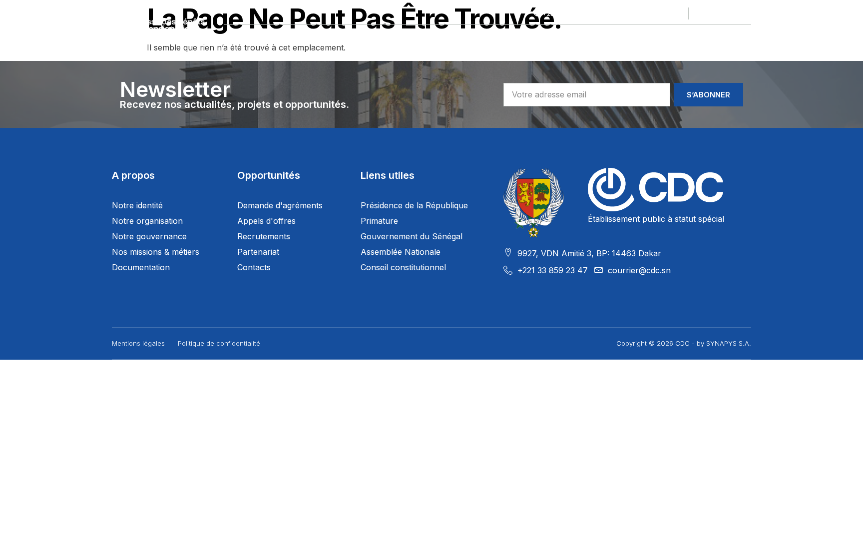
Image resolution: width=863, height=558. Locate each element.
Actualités (617, 37)
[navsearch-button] (745, 37)
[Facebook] (702, 13)
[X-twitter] (716, 13)
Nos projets (318, 37)
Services (549, 37)
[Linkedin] (731, 13)
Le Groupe (244, 37)
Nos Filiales (395, 37)
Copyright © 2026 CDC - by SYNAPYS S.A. (683, 343)
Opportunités (475, 37)
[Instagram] (745, 13)
